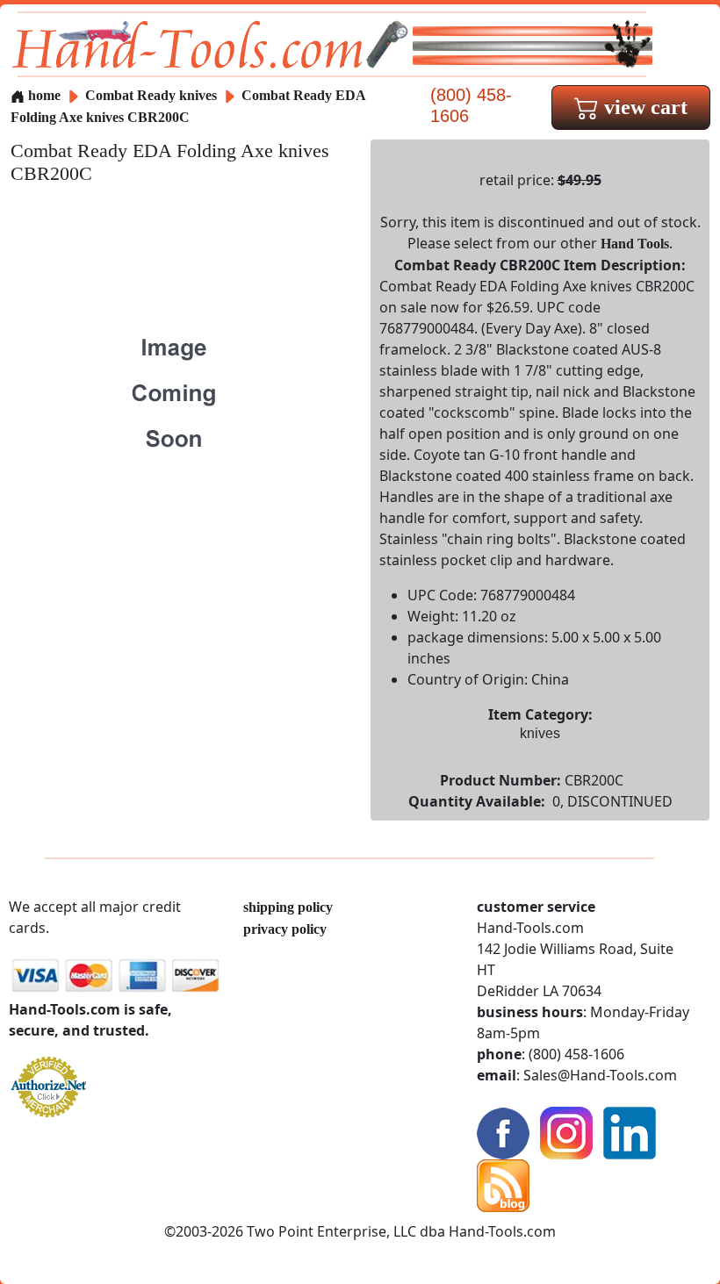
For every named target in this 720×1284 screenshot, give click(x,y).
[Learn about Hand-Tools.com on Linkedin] (629, 1131)
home (43, 95)
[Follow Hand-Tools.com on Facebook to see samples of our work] (503, 1131)
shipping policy (288, 907)
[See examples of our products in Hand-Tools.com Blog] (503, 1184)
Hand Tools (635, 243)
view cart (643, 107)
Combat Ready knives (151, 95)
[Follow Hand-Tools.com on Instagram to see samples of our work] (566, 1131)
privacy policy (285, 929)
